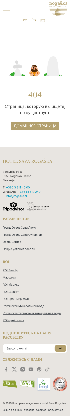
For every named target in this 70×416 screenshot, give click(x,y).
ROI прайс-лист (13, 320)
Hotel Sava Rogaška (27, 161)
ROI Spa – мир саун (16, 299)
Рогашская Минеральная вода (23, 306)
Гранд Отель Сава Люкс (19, 227)
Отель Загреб (12, 242)
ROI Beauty (10, 270)
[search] (34, 20)
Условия (29, 409)
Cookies (41, 409)
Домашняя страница (35, 126)
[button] (17, 8)
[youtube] (30, 369)
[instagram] (22, 369)
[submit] (60, 348)
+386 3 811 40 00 (18, 187)
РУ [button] (25, 20)
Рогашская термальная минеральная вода (32, 313)
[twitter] (14, 369)
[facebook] (6, 369)
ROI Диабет (11, 292)
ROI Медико (11, 284)
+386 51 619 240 (29, 191)
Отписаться (55, 409)
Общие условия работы (19, 249)
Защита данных (12, 409)
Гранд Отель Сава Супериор (22, 234)
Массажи (9, 277)
